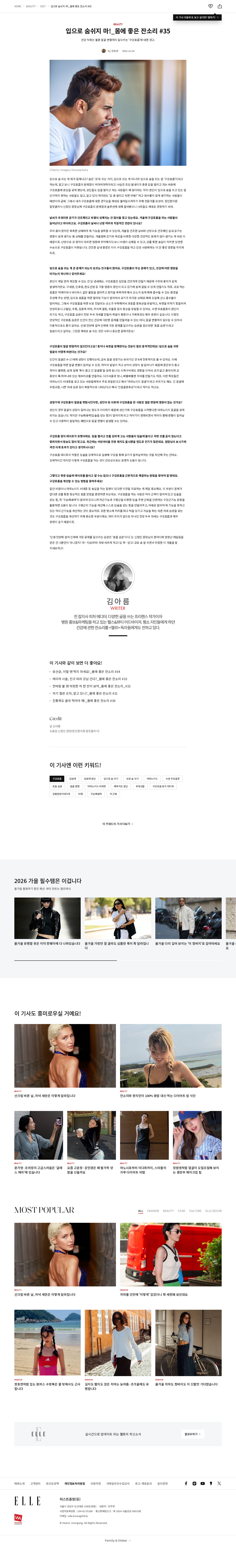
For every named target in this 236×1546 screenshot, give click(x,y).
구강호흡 (57, 778)
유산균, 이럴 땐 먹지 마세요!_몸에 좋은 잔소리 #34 (86, 671)
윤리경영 (162, 1484)
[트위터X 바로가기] (219, 1483)
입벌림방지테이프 (61, 794)
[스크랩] (210, 6)
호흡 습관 (57, 786)
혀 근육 (113, 794)
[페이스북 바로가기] (186, 1483)
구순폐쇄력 (96, 794)
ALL (140, 1211)
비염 (80, 794)
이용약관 (96, 1484)
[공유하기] (219, 6)
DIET (43, 6)
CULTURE (195, 1211)
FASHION (153, 1211)
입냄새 (72, 778)
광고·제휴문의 (143, 1484)
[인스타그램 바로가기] (194, 1483)
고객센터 (35, 1484)
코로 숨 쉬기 (132, 778)
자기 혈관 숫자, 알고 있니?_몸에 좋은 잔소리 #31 (85, 693)
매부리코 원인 (121, 786)
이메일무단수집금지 (118, 1484)
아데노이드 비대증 (96, 786)
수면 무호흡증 (173, 778)
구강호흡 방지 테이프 (163, 786)
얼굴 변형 (74, 786)
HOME (17, 6)
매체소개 (19, 1484)
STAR (181, 1211)
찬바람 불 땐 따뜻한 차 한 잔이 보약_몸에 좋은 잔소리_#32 (91, 686)
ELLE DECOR (214, 1211)
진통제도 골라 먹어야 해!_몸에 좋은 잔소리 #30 (84, 700)
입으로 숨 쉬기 (111, 778)
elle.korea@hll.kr (78, 1516)
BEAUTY (30, 6)
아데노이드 (152, 778)
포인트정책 (52, 1484)
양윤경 (114, 51)
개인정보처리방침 (74, 1484)
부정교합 (140, 786)
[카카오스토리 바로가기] (211, 1483)
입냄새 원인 (90, 778)
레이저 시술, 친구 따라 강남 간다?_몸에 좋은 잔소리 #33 (90, 678)
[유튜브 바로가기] (202, 1483)
